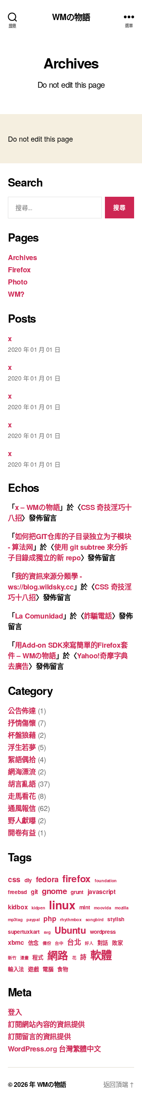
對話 (102, 942)
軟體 (101, 955)
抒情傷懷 (22, 723)
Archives (22, 257)
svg (47, 932)
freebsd (17, 892)
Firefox (19, 269)
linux (62, 904)
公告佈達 (22, 711)
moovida (102, 908)
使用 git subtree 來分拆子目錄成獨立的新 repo (68, 552)
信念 (33, 942)
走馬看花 (22, 796)
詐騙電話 (98, 616)
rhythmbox (71, 919)
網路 (57, 955)
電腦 (48, 969)
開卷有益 (22, 833)
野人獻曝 (22, 820)
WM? (16, 294)
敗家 (117, 942)
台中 (59, 943)
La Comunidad (39, 616)
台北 (74, 942)
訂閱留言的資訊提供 (39, 1036)
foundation (106, 880)
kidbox (18, 906)
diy (28, 880)
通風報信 (22, 808)
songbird (95, 919)
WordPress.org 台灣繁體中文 (54, 1049)
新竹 (12, 958)
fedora (47, 879)
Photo (18, 282)
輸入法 (16, 969)
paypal (32, 919)
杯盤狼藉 (22, 735)
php (49, 918)
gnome (54, 890)
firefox (76, 878)
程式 (37, 957)
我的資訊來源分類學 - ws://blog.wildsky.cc (45, 581)
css (14, 879)
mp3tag (15, 919)
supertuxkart (24, 931)
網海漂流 (22, 772)
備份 (47, 943)
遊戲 (33, 969)
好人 (89, 943)
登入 (15, 1012)
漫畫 (24, 958)
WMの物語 (71, 17)
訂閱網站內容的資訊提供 (46, 1024)
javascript (102, 891)
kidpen (38, 908)
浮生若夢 (22, 747)
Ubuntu (70, 930)
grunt (77, 892)
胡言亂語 (22, 784)
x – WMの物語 (37, 507)
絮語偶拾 (22, 759)
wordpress (103, 931)
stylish (115, 919)
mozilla (121, 908)
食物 (62, 969)
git (34, 891)
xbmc (16, 942)
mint (84, 907)
